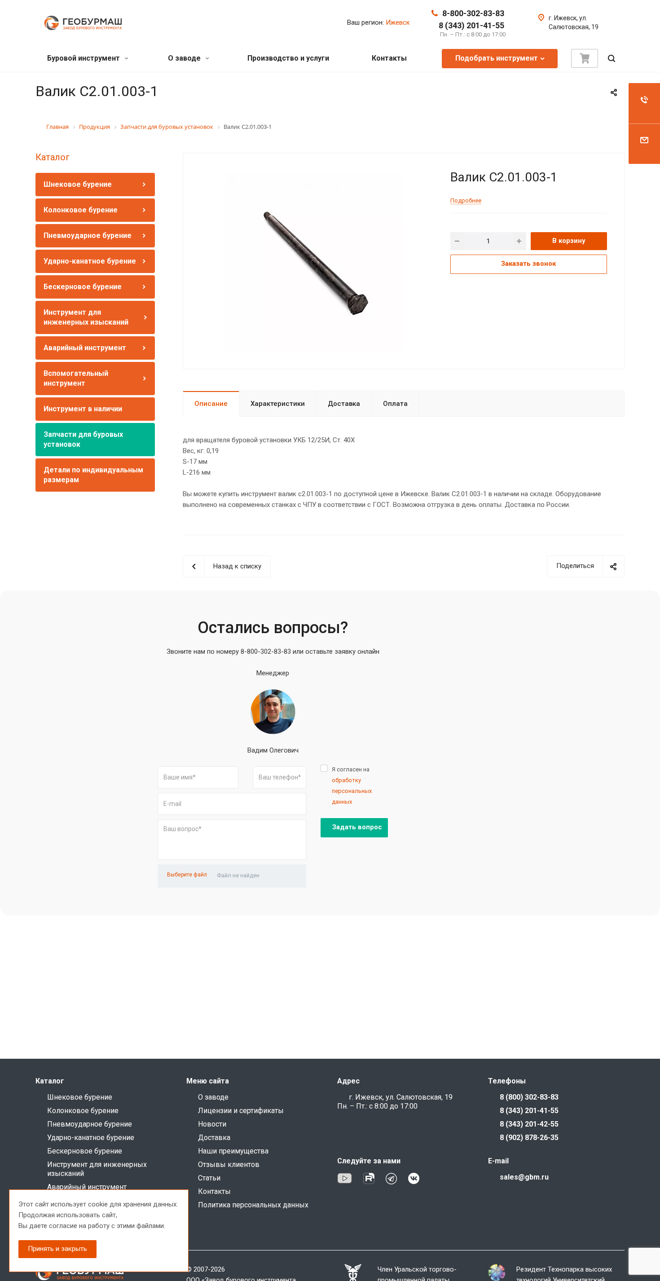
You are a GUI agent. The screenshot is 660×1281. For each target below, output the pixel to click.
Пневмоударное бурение (88, 235)
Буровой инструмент (84, 58)
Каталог (52, 157)
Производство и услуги (288, 58)
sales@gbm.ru (524, 1177)
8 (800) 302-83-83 (529, 1097)
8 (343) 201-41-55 (471, 25)
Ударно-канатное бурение (90, 261)
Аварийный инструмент (85, 347)
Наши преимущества (233, 1151)
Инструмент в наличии (83, 409)
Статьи (209, 1178)
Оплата (395, 404)
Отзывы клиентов (229, 1164)
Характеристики (278, 404)
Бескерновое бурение (83, 286)
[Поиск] (611, 58)
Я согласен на (352, 785)
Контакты (389, 58)
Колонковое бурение (81, 210)
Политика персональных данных (253, 1205)
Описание (211, 404)
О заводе (185, 58)
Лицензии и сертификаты (241, 1110)
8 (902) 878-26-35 (529, 1137)
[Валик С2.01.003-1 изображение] (313, 260)
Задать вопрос (357, 827)
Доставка (344, 404)
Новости (212, 1124)
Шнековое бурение (78, 184)
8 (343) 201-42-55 (529, 1124)
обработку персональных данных (352, 791)
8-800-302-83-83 (473, 13)
